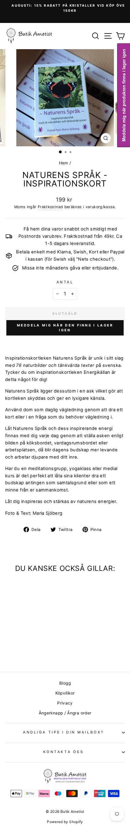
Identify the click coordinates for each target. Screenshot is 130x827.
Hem (63, 163)
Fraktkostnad (50, 207)
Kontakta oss (63, 752)
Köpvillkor (65, 693)
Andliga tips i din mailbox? (63, 732)
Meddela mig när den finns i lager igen (65, 327)
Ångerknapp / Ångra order (65, 713)
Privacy (65, 703)
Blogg (65, 683)
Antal (65, 282)
